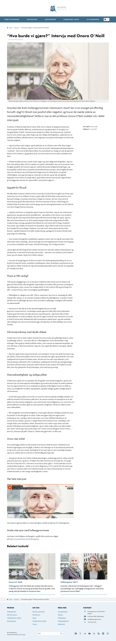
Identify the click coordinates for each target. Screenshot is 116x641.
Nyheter (60, 615)
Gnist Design (21, 634)
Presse (34, 624)
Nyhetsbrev (61, 624)
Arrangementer (63, 612)
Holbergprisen (11, 612)
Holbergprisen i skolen (14, 618)
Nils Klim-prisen (12, 615)
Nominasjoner (11, 621)
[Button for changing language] (106, 19)
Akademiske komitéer (39, 621)
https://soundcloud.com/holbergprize (24, 539)
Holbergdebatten (63, 621)
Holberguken (62, 618)
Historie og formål (38, 612)
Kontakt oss (36, 615)
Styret (34, 618)
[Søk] (61, 633)
